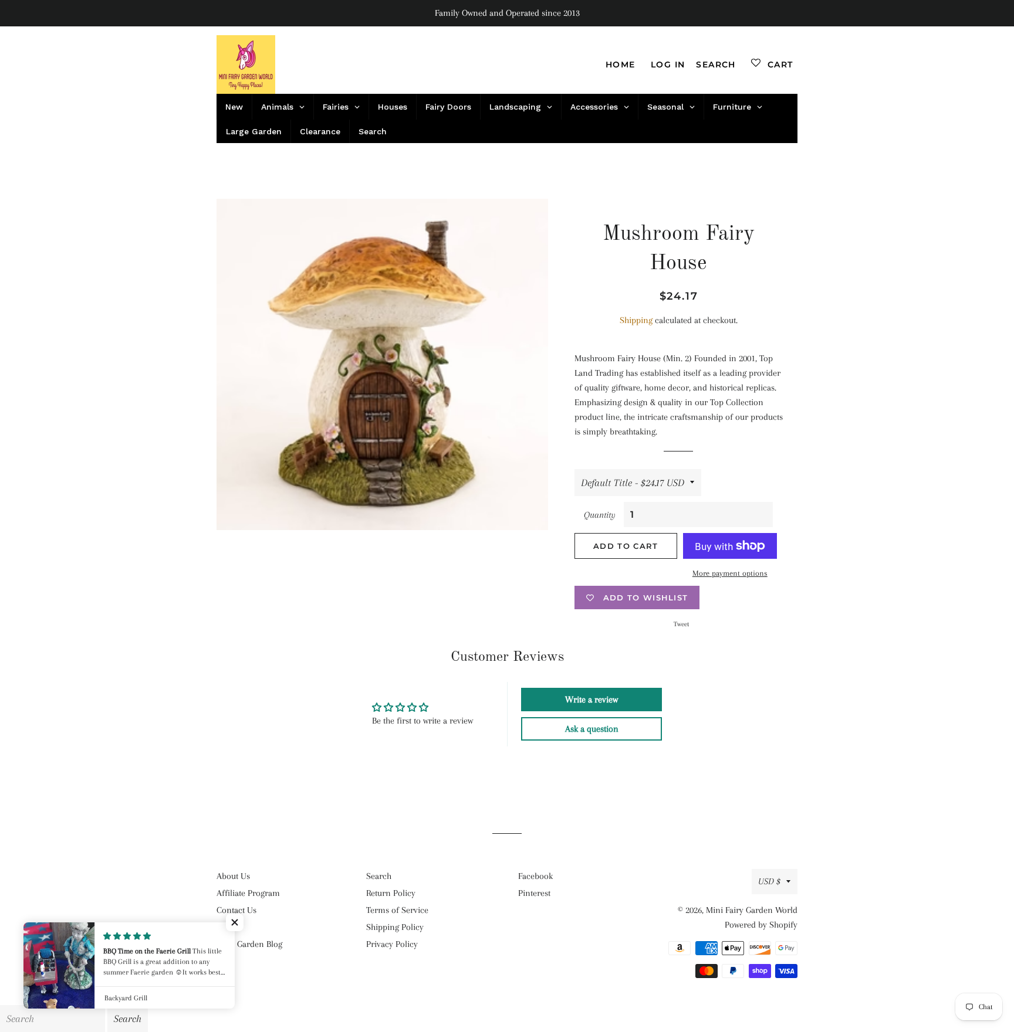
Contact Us (236, 910)
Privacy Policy (392, 944)
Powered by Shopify (761, 924)
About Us (233, 876)
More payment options (730, 573)
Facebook (535, 876)
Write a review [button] (591, 699)
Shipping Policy (395, 927)
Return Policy (390, 893)
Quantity (600, 515)
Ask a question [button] (591, 729)
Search (378, 876)
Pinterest (534, 893)
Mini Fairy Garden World (751, 910)
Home (621, 64)
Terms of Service (397, 910)
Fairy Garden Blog (249, 944)
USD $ (769, 881)
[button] (235, 922)
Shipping (636, 320)
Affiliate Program (248, 893)
